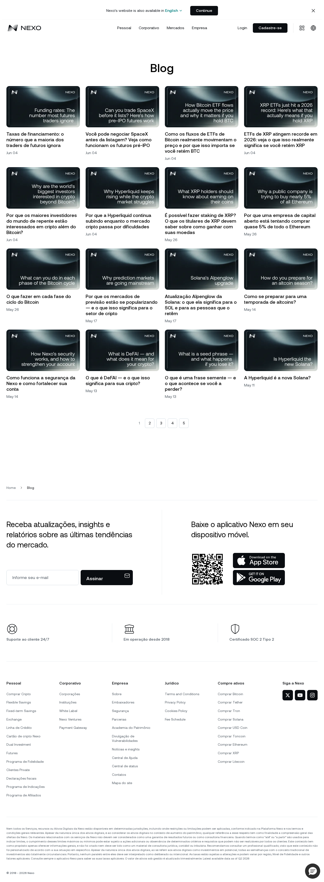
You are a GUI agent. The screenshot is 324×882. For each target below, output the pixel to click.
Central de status (125, 766)
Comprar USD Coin (232, 728)
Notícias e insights (125, 749)
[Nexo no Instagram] (312, 695)
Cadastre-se (270, 28)
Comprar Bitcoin (230, 694)
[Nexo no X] (287, 695)
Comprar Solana (230, 719)
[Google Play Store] (259, 577)
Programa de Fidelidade (25, 761)
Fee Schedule (175, 719)
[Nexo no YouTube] (300, 695)
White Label (68, 711)
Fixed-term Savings (21, 711)
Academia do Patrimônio (131, 728)
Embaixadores (123, 702)
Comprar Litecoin (231, 761)
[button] (312, 871)
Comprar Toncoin (231, 736)
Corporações (69, 694)
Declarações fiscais (21, 778)
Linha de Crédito (19, 728)
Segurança (120, 711)
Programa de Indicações (25, 787)
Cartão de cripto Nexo (23, 736)
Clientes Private (18, 770)
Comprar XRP (228, 753)
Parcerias (119, 719)
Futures (12, 753)
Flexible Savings (18, 702)
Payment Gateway (73, 728)
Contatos (119, 774)
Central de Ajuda (125, 758)
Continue (204, 10)
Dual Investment (18, 744)
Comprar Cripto (18, 694)
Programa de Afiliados (23, 795)
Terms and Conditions (182, 694)
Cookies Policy (176, 711)
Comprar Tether (230, 702)
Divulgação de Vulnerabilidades (125, 738)
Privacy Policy (175, 702)
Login (242, 28)
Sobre (116, 694)
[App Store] (259, 560)
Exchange (14, 719)
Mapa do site (122, 783)
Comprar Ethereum (232, 744)
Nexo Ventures (70, 719)
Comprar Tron (229, 711)
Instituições (67, 702)
